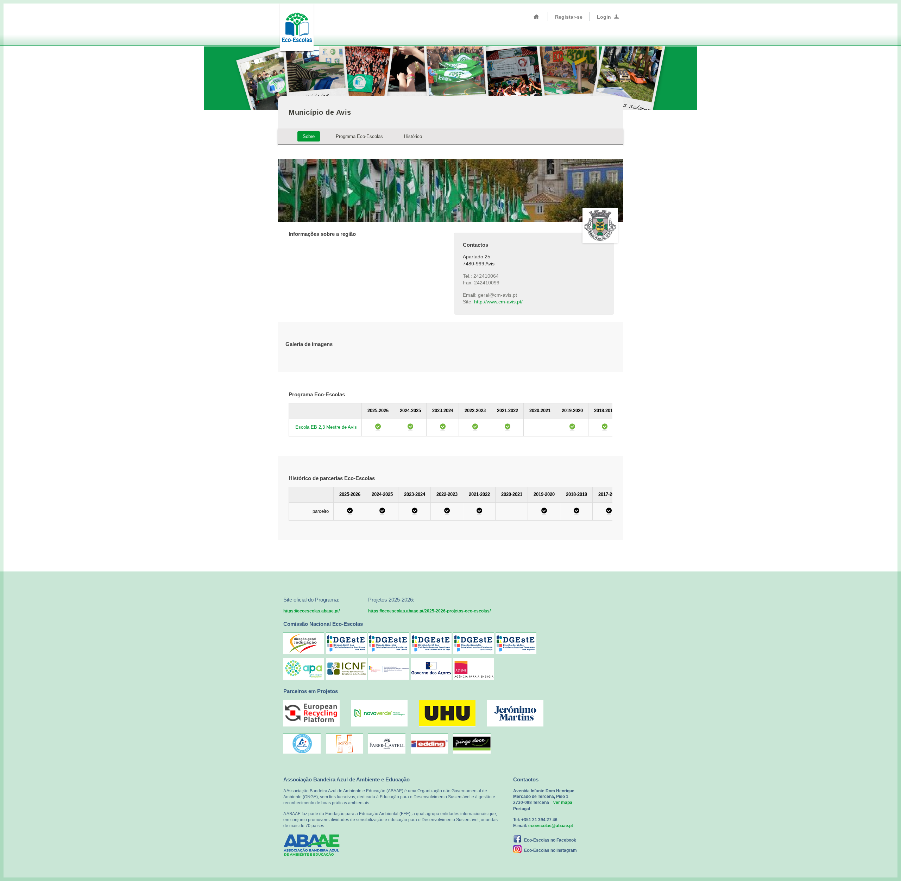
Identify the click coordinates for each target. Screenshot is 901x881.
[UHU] (447, 725)
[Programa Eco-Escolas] (296, 26)
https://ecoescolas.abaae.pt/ (311, 611)
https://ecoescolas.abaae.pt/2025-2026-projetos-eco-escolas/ (429, 611)
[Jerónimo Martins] (515, 725)
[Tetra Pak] (302, 744)
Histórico (413, 136)
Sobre (309, 136)
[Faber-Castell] (386, 744)
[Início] (536, 16)
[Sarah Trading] (344, 744)
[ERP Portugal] (311, 725)
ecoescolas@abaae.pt (550, 825)
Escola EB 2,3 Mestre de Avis (326, 427)
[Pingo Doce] (472, 744)
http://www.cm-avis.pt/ (498, 301)
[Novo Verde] (379, 725)
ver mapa (562, 802)
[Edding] (429, 744)
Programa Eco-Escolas (359, 136)
